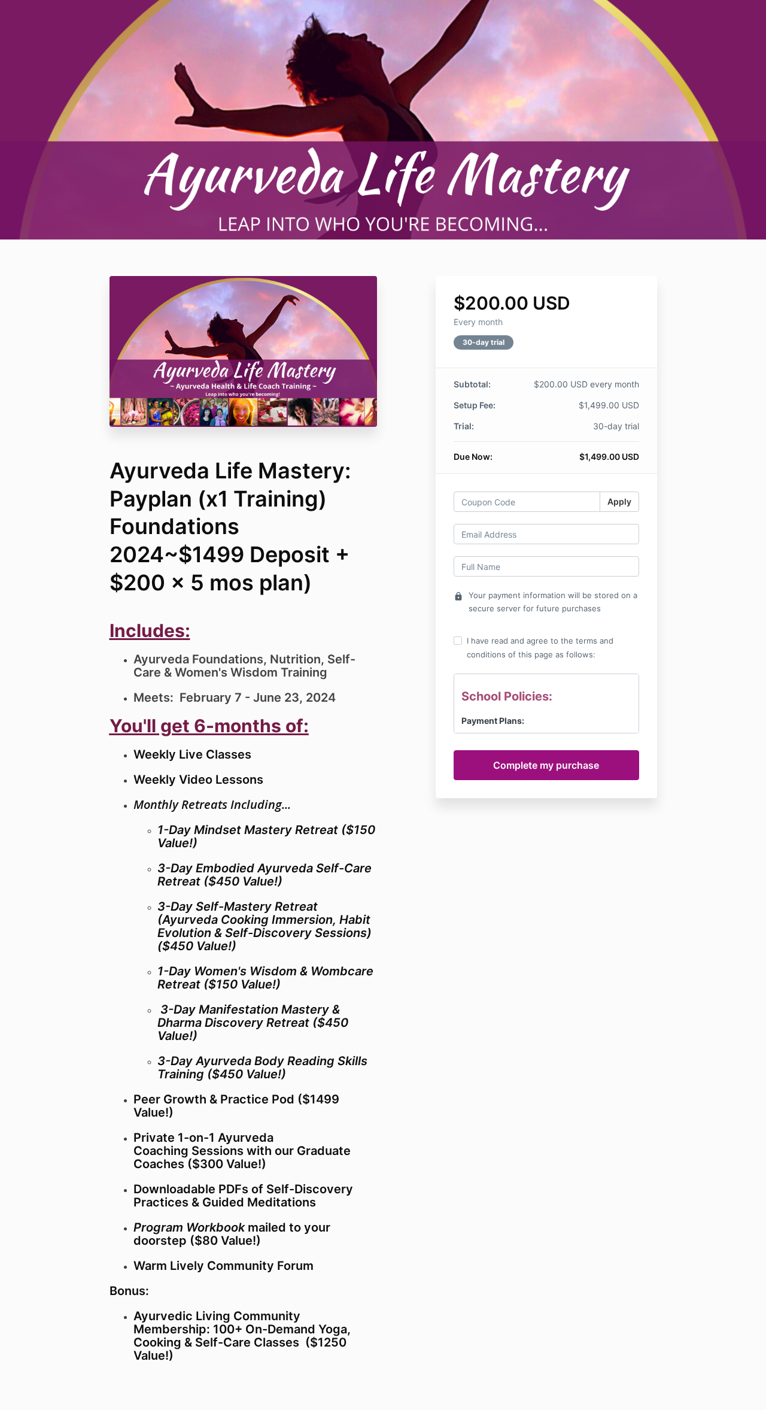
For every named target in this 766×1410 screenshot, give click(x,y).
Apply (619, 501)
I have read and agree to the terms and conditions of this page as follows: (540, 647)
